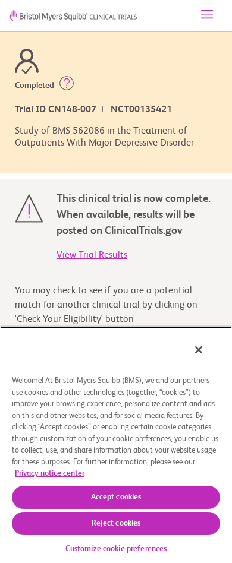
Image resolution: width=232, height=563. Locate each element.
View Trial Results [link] (92, 255)
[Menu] (207, 15)
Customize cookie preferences (116, 549)
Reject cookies (116, 523)
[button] (67, 85)
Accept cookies (116, 497)
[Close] (199, 350)
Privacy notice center (49, 473)
